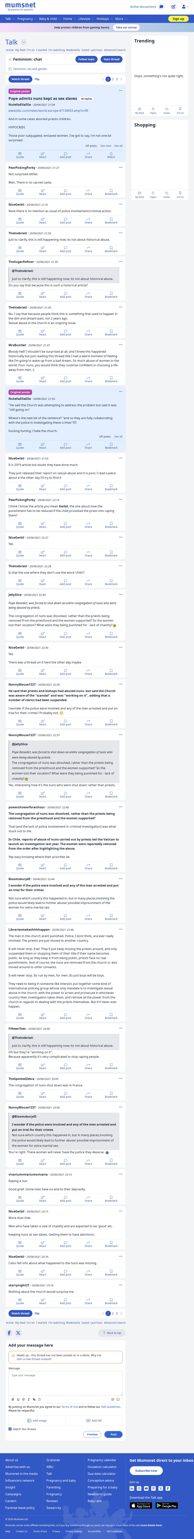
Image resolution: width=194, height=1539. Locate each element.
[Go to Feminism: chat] (11, 59)
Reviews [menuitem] (52, 1501)
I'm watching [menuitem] (56, 50)
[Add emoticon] (118, 1399)
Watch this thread (24, 1429)
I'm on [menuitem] (31, 50)
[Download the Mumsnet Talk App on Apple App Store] (141, 1505)
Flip (37, 79)
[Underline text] (18, 1399)
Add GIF (97, 1420)
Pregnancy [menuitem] (25, 19)
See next (105, 146)
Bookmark (111, 194)
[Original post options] (121, 90)
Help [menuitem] (8, 1531)
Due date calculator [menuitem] (102, 1474)
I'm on (180, 113)
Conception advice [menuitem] (101, 1480)
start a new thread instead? (34, 1359)
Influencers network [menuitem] (19, 1480)
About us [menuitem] (11, 1460)
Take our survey (126, 27)
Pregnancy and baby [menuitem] (61, 1480)
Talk (11, 42)
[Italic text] (28, 1399)
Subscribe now (146, 1471)
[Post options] (121, 167)
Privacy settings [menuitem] (74, 1531)
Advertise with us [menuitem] (17, 1467)
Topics (153, 113)
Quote (20, 157)
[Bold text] (13, 1399)
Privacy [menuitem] (56, 1531)
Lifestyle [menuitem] (84, 19)
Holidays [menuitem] (103, 19)
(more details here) (151, 1525)
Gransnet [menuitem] (53, 1460)
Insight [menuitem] (10, 1487)
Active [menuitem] (10, 50)
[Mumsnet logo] (20, 6)
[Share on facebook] (9, 1333)
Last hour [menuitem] (96, 50)
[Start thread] (173, 6)
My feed (139, 113)
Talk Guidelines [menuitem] (114, 1531)
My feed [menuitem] (20, 50)
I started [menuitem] (41, 50)
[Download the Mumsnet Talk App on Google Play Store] (166, 1505)
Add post (65, 157)
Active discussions (143, 7)
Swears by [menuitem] (53, 1508)
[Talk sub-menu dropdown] (24, 42)
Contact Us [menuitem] (22, 1531)
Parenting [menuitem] (53, 1487)
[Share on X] (18, 1333)
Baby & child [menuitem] (48, 19)
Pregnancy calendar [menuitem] (102, 1460)
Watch (111, 157)
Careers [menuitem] (10, 1501)
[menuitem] (132, 1488)
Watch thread (20, 79)
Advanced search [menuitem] (115, 50)
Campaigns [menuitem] (13, 1494)
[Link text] (34, 1399)
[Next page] (121, 79)
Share (88, 157)
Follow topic (86, 59)
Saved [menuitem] (85, 50)
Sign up (178, 19)
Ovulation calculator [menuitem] (102, 1467)
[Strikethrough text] (23, 1399)
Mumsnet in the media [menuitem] (21, 1474)
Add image (40, 1420)
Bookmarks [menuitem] (73, 50)
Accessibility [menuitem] (94, 1531)
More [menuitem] (119, 19)
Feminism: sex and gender (30, 69)
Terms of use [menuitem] (40, 1531)
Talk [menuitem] (8, 19)
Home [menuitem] (67, 19)
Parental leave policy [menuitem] (20, 1508)
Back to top (114, 1333)
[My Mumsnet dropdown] (185, 7)
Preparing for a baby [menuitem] (102, 1487)
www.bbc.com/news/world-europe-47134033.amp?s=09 (48, 111)
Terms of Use (69, 1407)
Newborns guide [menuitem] (100, 1494)
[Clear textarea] (39, 1399)
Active (166, 113)
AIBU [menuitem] (49, 1467)
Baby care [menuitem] (95, 1501)
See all (118, 146)
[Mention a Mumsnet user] (113, 1399)
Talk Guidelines (110, 1407)
